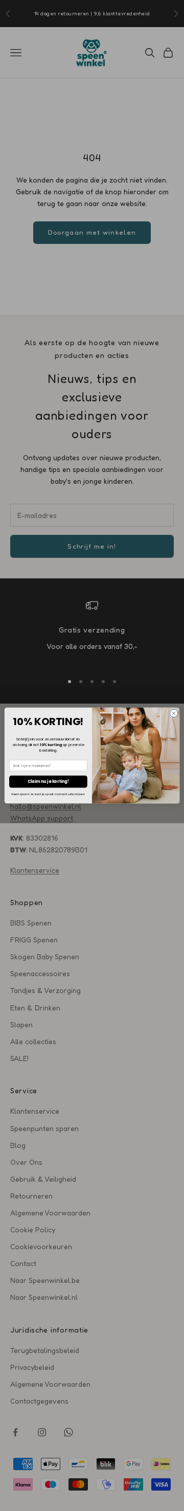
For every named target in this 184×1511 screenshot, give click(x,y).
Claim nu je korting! (48, 781)
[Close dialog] (173, 713)
